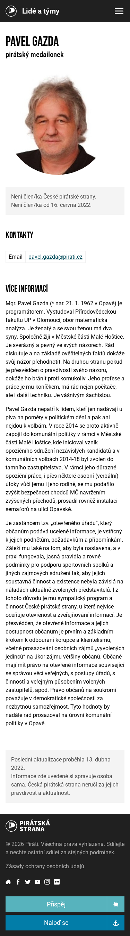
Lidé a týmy (41, 11)
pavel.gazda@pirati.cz (55, 256)
